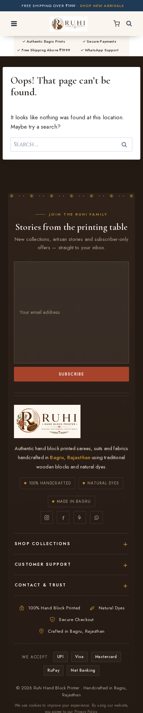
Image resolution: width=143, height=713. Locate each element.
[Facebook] (63, 517)
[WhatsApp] (96, 517)
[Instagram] (46, 517)
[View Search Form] (129, 24)
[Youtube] (79, 517)
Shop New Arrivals (102, 6)
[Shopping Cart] (116, 23)
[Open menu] (14, 23)
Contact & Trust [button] (41, 585)
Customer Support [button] (43, 564)
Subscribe (71, 374)
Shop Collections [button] (43, 544)
